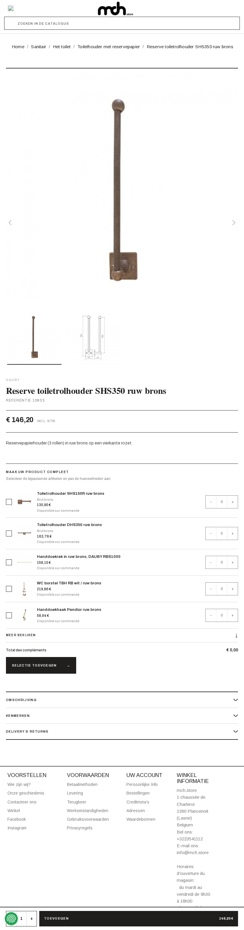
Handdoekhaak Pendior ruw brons (69, 610)
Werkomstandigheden (87, 810)
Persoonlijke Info (142, 784)
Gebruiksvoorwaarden (88, 819)
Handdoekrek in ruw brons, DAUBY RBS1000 (79, 557)
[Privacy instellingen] (11, 919)
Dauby (13, 380)
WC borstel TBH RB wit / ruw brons (69, 583)
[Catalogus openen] (10, 8)
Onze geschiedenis (25, 793)
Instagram (16, 828)
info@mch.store (193, 852)
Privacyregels (80, 828)
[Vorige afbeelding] (11, 222)
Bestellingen (138, 793)
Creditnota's (137, 802)
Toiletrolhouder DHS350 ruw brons (69, 525)
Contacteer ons (22, 802)
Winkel (13, 810)
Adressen (135, 810)
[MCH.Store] (115, 8)
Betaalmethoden (82, 784)
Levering (75, 793)
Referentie (18, 400)
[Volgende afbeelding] (232, 222)
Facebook (16, 819)
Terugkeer (76, 802)
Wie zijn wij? (19, 784)
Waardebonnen (140, 819)
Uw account (144, 775)
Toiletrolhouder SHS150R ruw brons (70, 493)
